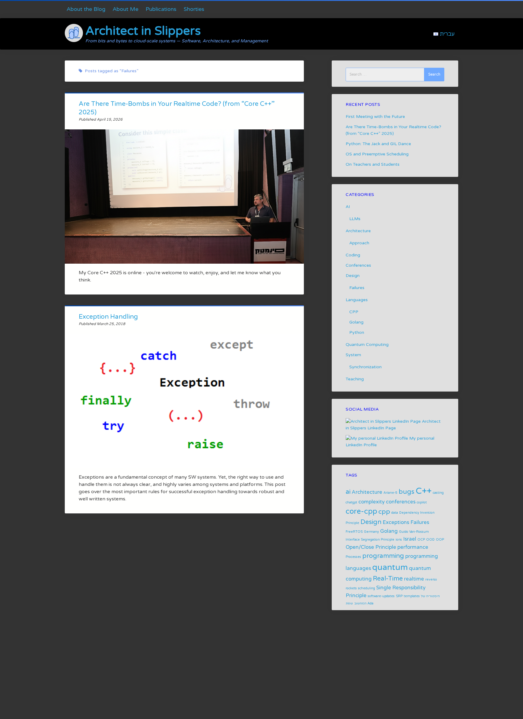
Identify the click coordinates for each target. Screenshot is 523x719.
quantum (390, 567)
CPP (353, 311)
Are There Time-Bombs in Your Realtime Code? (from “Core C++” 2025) (184, 196)
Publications (161, 9)
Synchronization (365, 366)
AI (348, 206)
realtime (414, 579)
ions (399, 540)
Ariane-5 (390, 493)
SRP (399, 596)
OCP (421, 540)
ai (348, 492)
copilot (422, 502)
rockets (351, 588)
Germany (371, 532)
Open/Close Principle (371, 547)
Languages (357, 299)
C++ (424, 491)
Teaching (355, 379)
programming (383, 556)
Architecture (358, 230)
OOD (430, 540)
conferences (401, 502)
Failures (356, 287)
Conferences (358, 265)
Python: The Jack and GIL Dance (378, 143)
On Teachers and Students (373, 164)
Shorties (194, 9)
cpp (384, 512)
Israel (409, 539)
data (394, 513)
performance (412, 547)
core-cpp (361, 511)
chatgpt (351, 502)
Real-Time (388, 578)
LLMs (354, 218)
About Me (125, 9)
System (353, 354)
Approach (359, 243)
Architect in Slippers (143, 31)
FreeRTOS (354, 532)
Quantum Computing (367, 344)
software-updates (381, 596)
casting (438, 493)
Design (353, 275)
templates (412, 596)
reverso (431, 579)
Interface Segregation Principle (370, 540)
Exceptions (396, 522)
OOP (440, 540)
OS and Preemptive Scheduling (377, 154)
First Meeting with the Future (375, 116)
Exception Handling (108, 316)
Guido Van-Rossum (414, 532)
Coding (353, 255)
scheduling (366, 588)
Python (356, 332)
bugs (406, 492)
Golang (356, 322)
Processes (353, 557)
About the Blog (86, 9)
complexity (371, 502)
